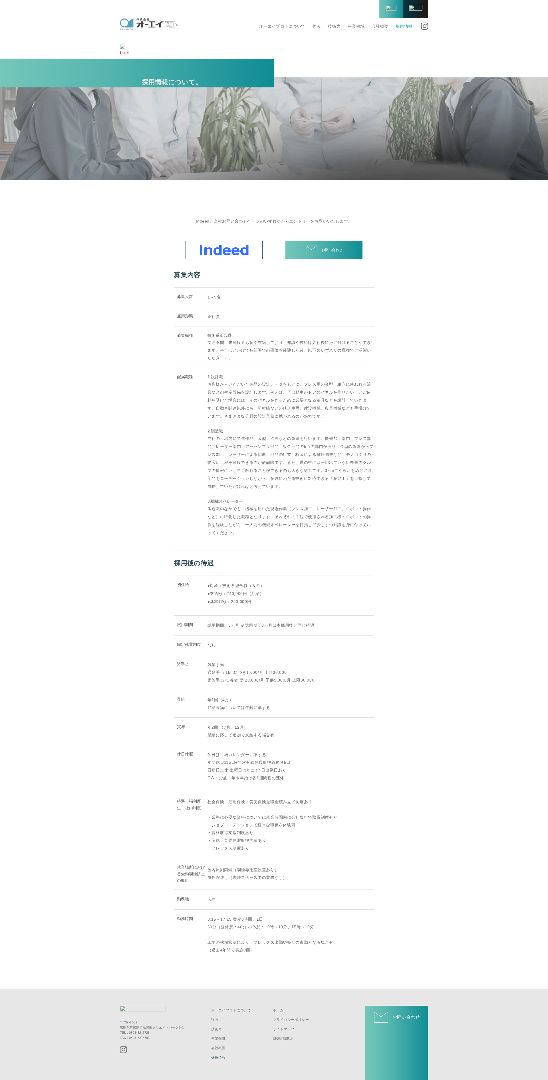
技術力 (334, 26)
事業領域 (356, 26)
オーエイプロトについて (282, 26)
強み (317, 26)
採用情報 (404, 26)
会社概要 (380, 26)
